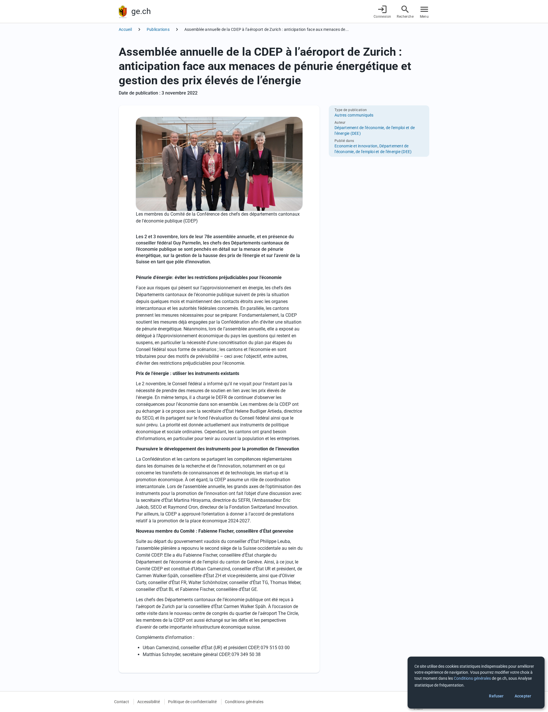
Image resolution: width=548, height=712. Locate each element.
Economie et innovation (356, 146)
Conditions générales (244, 701)
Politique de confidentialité (192, 701)
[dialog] (476, 683)
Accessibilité (148, 701)
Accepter (523, 696)
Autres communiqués (354, 115)
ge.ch (141, 11)
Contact (121, 701)
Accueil (125, 29)
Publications (158, 29)
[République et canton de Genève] (123, 11)
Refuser (496, 696)
